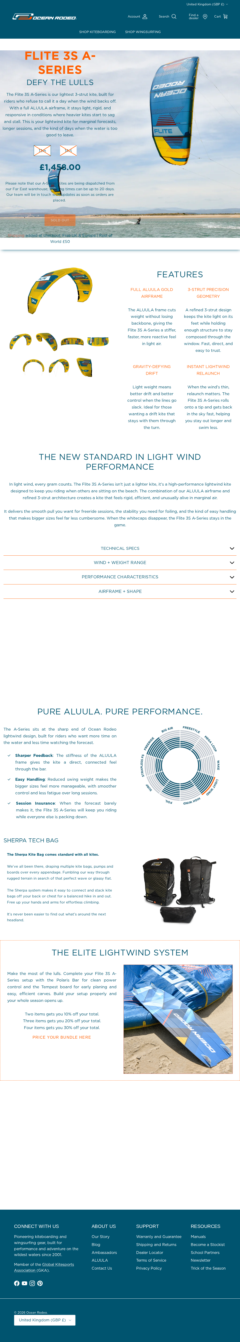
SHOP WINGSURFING (143, 31)
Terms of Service (151, 1260)
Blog (96, 1244)
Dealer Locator (149, 1252)
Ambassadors (104, 1252)
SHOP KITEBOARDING (97, 31)
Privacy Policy (149, 1268)
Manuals (198, 1236)
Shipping (16, 235)
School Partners (205, 1252)
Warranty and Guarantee (158, 1236)
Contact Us (102, 1268)
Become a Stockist (208, 1244)
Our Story (100, 1236)
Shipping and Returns (156, 1244)
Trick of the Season (208, 1268)
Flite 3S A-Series (60, 62)
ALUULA (100, 1260)
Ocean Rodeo (36, 1312)
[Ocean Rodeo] (44, 16)
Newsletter (200, 1260)
